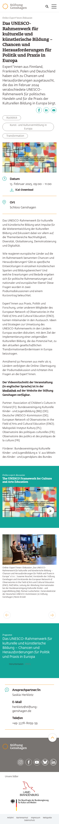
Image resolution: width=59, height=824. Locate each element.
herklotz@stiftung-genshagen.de (25, 709)
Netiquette (47, 818)
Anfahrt (10, 818)
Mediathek (9, 391)
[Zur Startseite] (14, 6)
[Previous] (7, 615)
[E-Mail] (54, 110)
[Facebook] (39, 110)
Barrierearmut (22, 818)
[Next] (52, 615)
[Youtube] (37, 762)
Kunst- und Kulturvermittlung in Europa (28, 127)
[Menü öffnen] (51, 6)
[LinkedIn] (46, 110)
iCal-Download (24, 190)
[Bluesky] (45, 762)
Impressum (35, 818)
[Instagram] (20, 762)
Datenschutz (29, 820)
